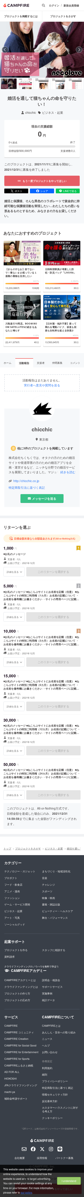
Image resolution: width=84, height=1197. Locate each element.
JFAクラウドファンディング (20, 1085)
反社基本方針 (50, 1101)
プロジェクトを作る (16, 950)
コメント (75, 362)
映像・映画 (48, 898)
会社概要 (19, 1158)
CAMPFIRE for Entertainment (21, 1052)
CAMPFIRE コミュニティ (19, 1032)
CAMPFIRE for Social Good (20, 1045)
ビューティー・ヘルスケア (57, 911)
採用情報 (42, 1158)
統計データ (48, 1000)
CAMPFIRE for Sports (17, 1058)
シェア (44, 191)
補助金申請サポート (16, 1098)
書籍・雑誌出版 (51, 904)
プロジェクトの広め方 (17, 1000)
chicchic (30, 113)
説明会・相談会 (51, 980)
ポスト (18, 191)
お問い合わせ (50, 1052)
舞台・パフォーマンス (55, 917)
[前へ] (5, 49)
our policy (26, 1192)
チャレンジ (48, 884)
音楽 (44, 878)
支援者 (41, 362)
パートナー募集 (64, 1158)
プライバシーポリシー (55, 1081)
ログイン (54, 5)
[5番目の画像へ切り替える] (75, 83)
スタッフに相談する (53, 950)
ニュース (47, 1038)
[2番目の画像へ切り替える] (25, 83)
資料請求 (9, 956)
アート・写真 (12, 917)
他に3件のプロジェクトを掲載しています (45, 448)
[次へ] (79, 49)
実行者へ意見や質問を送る (42, 385)
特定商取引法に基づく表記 (27, 488)
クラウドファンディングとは (21, 986)
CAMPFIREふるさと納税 (18, 1065)
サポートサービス (52, 986)
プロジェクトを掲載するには (21, 16)
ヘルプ (46, 1045)
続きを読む (67, 472)
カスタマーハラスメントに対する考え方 (60, 1109)
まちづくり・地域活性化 (56, 871)
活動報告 (24, 363)
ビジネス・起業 (52, 113)
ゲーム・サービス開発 (17, 904)
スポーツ (47, 891)
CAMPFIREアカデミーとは (20, 980)
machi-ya (9, 1092)
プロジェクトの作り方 (17, 993)
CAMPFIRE (11, 1025)
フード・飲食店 (13, 884)
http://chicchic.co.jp (26, 481)
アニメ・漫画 (12, 891)
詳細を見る (13, 571)
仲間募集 (57, 362)
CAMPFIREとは (51, 1025)
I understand (69, 1181)
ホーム (7, 362)
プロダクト (10, 878)
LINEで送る (70, 191)
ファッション (12, 898)
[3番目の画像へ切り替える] (42, 83)
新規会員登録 (71, 5)
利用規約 (47, 1068)
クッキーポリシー (52, 1118)
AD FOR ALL (11, 1072)
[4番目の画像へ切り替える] (59, 83)
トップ (7, 848)
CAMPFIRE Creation (16, 1038)
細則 (44, 1074)
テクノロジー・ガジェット (19, 871)
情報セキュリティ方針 (55, 1094)
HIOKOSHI (10, 1078)
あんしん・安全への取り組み (59, 1032)
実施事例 (47, 993)
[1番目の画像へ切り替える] (9, 83)
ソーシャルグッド (14, 924)
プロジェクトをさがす (28, 848)
